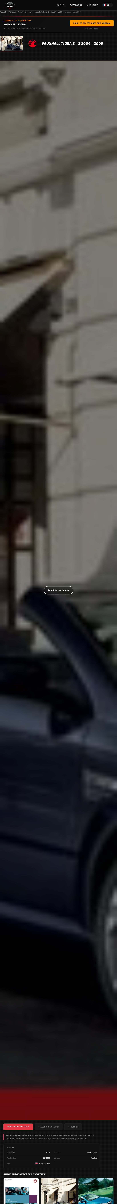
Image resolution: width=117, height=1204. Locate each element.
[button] (58, 590)
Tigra (30, 12)
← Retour (73, 1127)
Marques (12, 12)
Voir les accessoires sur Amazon (91, 23)
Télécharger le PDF (48, 1127)
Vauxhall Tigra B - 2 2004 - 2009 (48, 12)
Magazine (92, 5)
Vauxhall (22, 12)
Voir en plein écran (18, 1126)
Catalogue (76, 5)
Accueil (61, 5)
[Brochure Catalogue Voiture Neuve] (10, 5)
